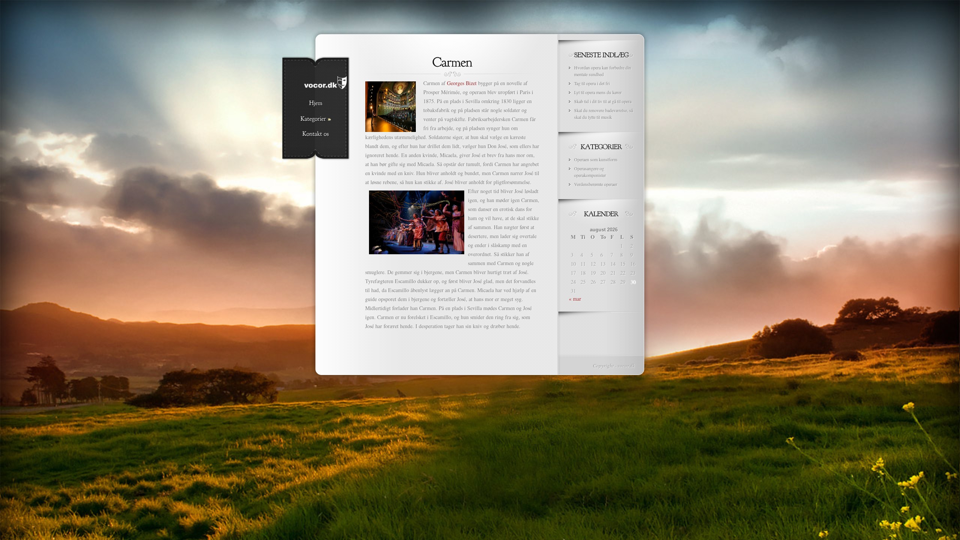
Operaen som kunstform (595, 159)
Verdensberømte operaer (595, 184)
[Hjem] (315, 103)
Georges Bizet (462, 83)
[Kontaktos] (315, 134)
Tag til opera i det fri (592, 83)
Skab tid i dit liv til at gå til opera (603, 101)
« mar (575, 298)
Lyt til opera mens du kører (598, 92)
